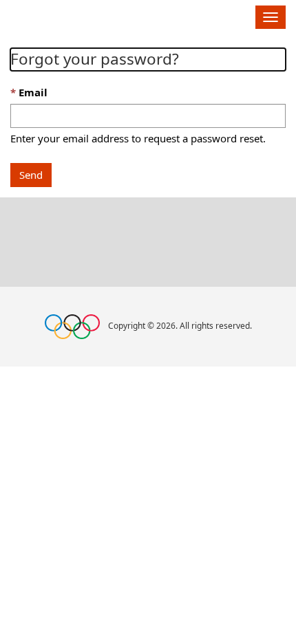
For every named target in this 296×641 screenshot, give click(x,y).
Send (31, 175)
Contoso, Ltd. (76, 15)
